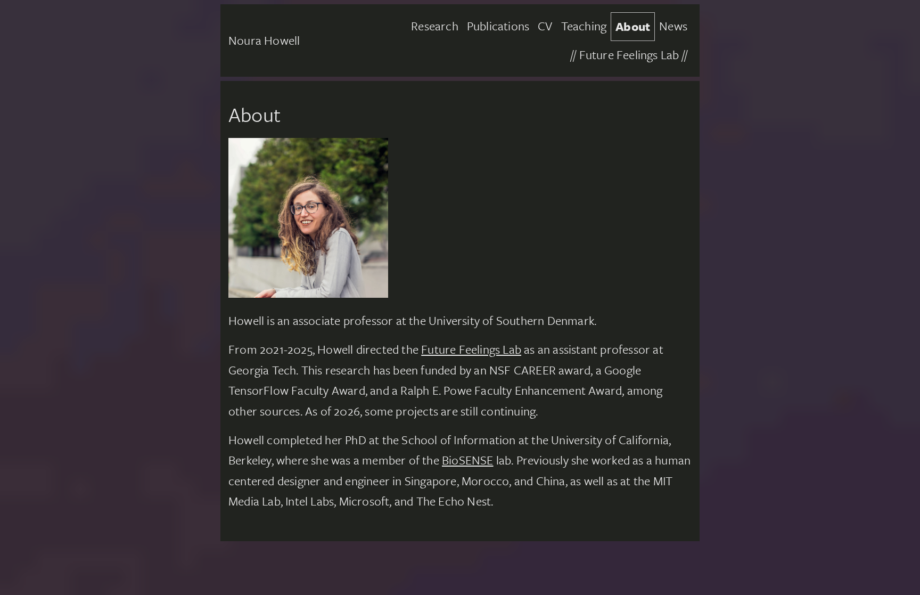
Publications (498, 26)
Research (434, 26)
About (632, 26)
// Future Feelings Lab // (629, 54)
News (673, 26)
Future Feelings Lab (471, 349)
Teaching (584, 26)
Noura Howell (264, 40)
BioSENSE (468, 460)
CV (545, 26)
